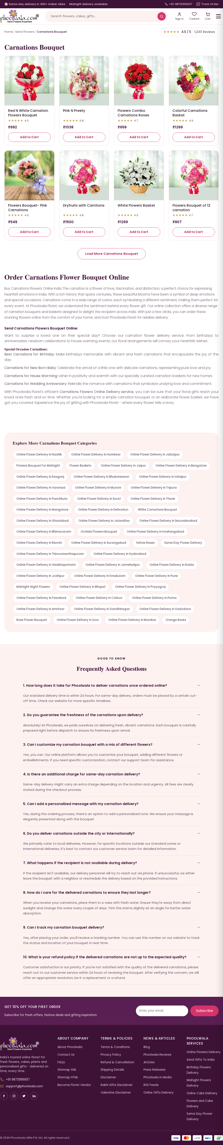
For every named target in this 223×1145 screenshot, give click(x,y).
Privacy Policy (111, 1055)
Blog (147, 1047)
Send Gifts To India (201, 1060)
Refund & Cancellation (117, 1062)
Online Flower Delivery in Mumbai (132, 620)
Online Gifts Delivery (159, 1093)
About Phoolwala (69, 1047)
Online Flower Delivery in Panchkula (42, 499)
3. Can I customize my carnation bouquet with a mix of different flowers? (87, 744)
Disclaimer (108, 1077)
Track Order (210, 4)
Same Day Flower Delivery (183, 543)
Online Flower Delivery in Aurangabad (98, 543)
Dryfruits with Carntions (84, 205)
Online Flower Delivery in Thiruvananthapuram (50, 554)
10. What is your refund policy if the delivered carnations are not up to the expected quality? (104, 957)
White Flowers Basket (136, 205)
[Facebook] (4, 1096)
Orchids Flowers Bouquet (99, 532)
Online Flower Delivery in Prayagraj (140, 587)
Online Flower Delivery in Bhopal (82, 587)
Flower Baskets (80, 466)
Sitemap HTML (67, 1077)
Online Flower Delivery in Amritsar (40, 609)
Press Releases (155, 1070)
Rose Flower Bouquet (31, 620)
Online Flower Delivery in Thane (152, 499)
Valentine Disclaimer (116, 1093)
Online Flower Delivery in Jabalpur (155, 454)
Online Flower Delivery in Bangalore (181, 466)
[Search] (161, 16)
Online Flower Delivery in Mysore (98, 488)
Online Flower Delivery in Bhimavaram (43, 532)
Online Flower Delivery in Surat (99, 499)
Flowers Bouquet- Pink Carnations (27, 207)
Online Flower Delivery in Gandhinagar (102, 609)
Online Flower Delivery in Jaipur (123, 466)
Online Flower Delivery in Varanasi (40, 488)
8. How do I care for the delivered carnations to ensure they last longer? (87, 892)
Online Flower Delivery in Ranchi (39, 543)
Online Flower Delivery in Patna (154, 598)
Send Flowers (24, 32)
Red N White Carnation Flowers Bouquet (28, 113)
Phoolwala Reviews (157, 1055)
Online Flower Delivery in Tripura (154, 488)
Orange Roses (176, 620)
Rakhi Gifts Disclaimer (117, 1085)
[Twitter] (24, 1096)
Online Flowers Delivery (204, 1052)
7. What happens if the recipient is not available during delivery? (80, 863)
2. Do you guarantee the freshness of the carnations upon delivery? (83, 715)
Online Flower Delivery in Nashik (39, 454)
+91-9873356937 (180, 4)
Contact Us (65, 1055)
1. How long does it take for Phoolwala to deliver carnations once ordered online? (95, 685)
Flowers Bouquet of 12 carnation (191, 207)
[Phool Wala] (19, 16)
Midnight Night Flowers (33, 587)
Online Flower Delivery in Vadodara (165, 609)
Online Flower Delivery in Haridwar (96, 454)
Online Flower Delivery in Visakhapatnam (46, 565)
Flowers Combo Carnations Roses (133, 113)
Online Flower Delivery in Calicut (99, 598)
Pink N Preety (74, 110)
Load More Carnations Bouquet (111, 253)
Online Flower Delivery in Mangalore (42, 510)
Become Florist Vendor (74, 1085)
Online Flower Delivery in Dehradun (103, 510)
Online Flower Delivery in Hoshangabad (155, 532)
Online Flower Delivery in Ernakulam (99, 576)
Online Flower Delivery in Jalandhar (104, 521)
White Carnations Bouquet (157, 510)
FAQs (61, 1062)
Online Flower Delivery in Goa (78, 620)
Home (8, 32)
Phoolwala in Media (158, 1077)
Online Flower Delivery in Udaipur (162, 477)
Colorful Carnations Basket (190, 113)
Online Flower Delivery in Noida (171, 565)
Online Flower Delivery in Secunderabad (168, 521)
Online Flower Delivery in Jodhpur (40, 576)
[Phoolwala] (25, 1044)
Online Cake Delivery (202, 1093)
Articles (149, 1062)
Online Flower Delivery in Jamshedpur (112, 565)
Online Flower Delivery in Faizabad (41, 598)
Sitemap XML (66, 1070)
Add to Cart (29, 137)
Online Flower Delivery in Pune (156, 576)
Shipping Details (112, 1070)
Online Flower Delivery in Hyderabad (119, 554)
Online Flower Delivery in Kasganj (40, 477)
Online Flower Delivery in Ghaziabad (42, 521)
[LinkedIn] (34, 1096)
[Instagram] (14, 1096)
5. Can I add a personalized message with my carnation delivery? (81, 804)
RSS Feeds (151, 1085)
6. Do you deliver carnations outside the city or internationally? (79, 833)
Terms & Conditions (115, 1047)
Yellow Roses (145, 543)
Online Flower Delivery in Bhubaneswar (101, 477)
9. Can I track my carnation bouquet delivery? (63, 927)
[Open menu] (218, 16)
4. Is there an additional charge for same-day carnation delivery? (81, 774)
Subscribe (204, 1010)
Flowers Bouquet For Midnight (38, 466)
